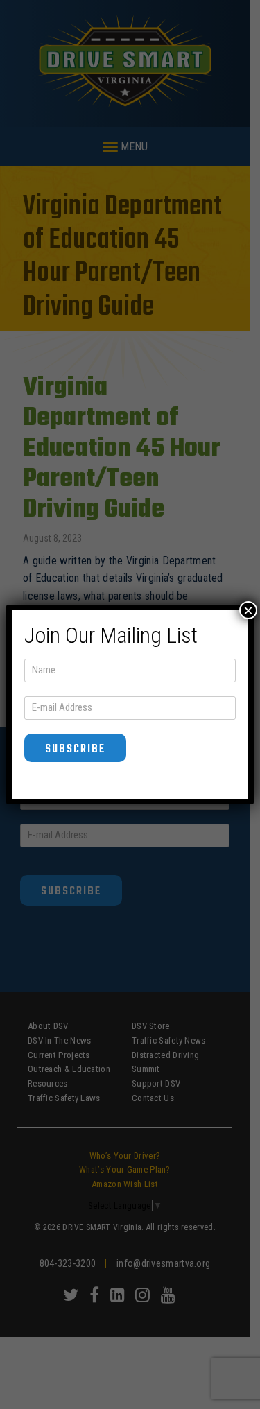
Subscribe (75, 749)
